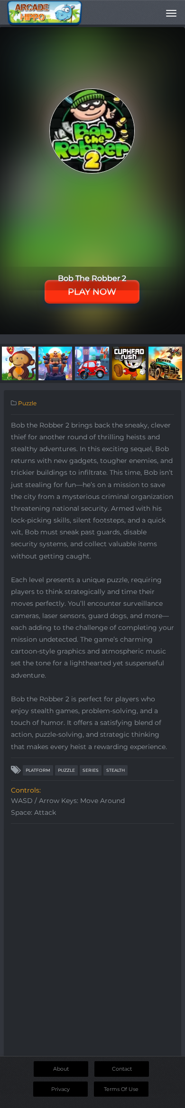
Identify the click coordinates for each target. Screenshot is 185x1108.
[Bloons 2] (19, 362)
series (91, 770)
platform (38, 770)
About (61, 1068)
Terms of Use (121, 1089)
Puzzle (27, 403)
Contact (122, 1068)
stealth (115, 770)
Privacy (60, 1089)
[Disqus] (92, 947)
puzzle (66, 770)
